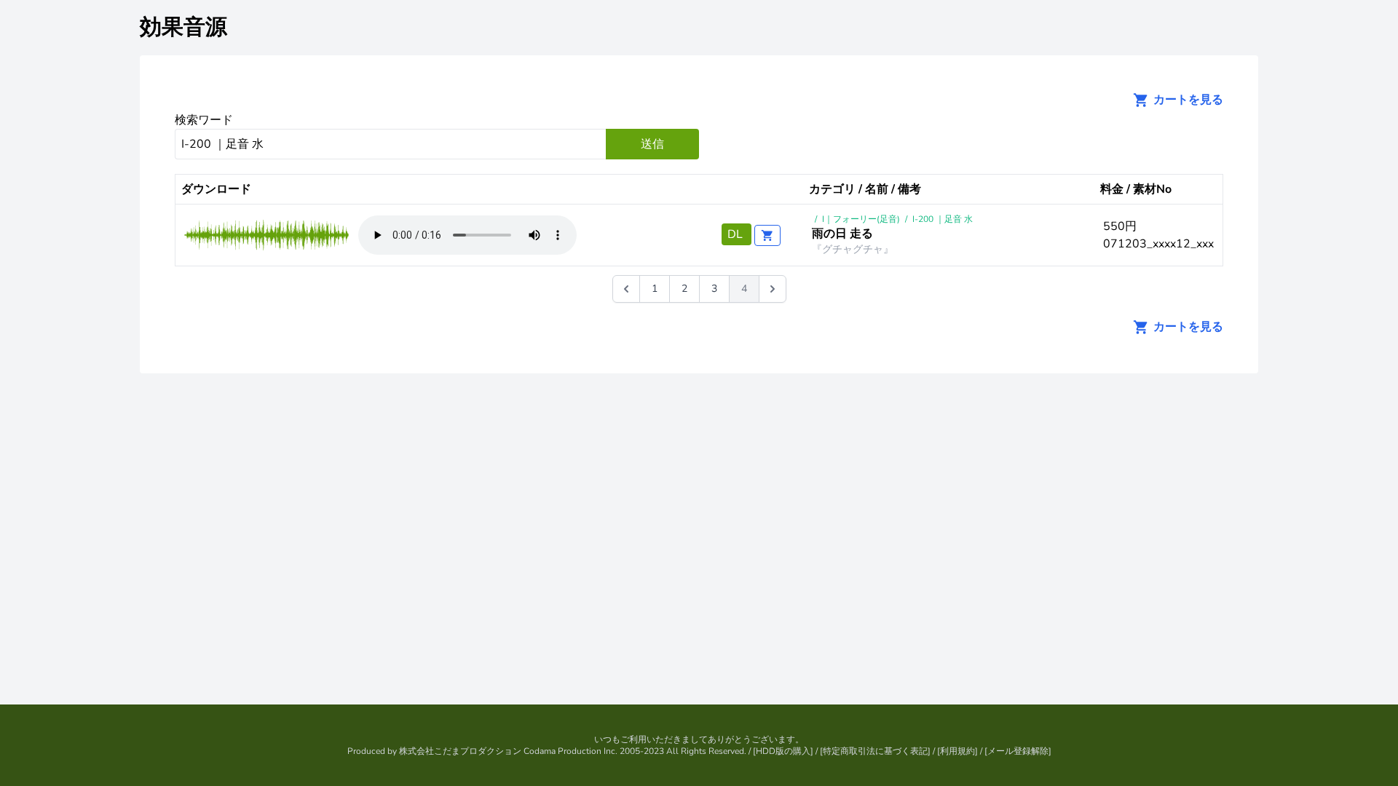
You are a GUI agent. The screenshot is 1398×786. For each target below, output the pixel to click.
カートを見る (1186, 100)
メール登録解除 (1017, 751)
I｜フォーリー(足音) (861, 219)
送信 (652, 144)
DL (736, 234)
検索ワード (204, 120)
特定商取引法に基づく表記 (875, 751)
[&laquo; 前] (626, 289)
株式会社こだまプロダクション (460, 751)
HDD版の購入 (783, 751)
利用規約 (957, 751)
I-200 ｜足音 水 (942, 219)
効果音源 (183, 27)
